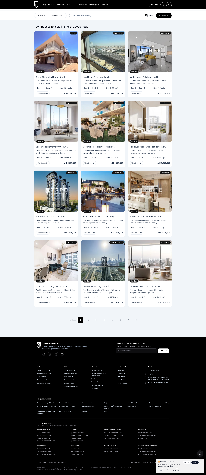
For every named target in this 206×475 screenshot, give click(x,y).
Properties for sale (43, 370)
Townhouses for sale (44, 380)
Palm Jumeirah (87, 403)
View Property (43, 93)
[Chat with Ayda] (200, 453)
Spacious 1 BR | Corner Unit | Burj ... (52, 146)
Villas (73, 33)
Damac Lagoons (155, 406)
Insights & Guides (97, 385)
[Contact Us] (169, 4)
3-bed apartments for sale (46, 454)
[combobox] (40, 15)
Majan (106, 403)
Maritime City (131, 406)
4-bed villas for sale (77, 454)
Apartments (118, 33)
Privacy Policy (135, 462)
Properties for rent (70, 370)
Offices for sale (143, 438)
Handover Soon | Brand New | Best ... (147, 216)
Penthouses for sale (44, 451)
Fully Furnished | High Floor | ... (96, 286)
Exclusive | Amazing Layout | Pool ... (52, 286)
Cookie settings (176, 469)
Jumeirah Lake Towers (67, 406)
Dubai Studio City (65, 411)
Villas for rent (68, 377)
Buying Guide (122, 383)
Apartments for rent (70, 374)
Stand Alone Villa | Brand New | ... (51, 77)
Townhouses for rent (71, 380)
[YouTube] (62, 354)
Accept (195, 462)
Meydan (85, 411)
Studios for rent (76, 438)
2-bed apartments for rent (46, 441)
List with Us (156, 4)
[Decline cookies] (200, 462)
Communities (95, 382)
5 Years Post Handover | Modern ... (99, 146)
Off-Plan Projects (97, 370)
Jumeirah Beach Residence (46, 406)
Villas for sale (41, 377)
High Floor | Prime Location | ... (96, 77)
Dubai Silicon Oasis (133, 403)
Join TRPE (121, 380)
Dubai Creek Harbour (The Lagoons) (46, 412)
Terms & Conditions (149, 462)
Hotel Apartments (116, 242)
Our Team (94, 388)
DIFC (105, 411)
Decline (186, 462)
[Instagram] (50, 354)
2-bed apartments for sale (147, 454)
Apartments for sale (44, 374)
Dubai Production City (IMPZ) (159, 403)
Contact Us (121, 374)
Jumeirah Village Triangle (46, 403)
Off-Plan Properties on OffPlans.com (98, 375)
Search (165, 15)
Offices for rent (69, 383)
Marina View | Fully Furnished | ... (144, 77)
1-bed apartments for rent (80, 435)
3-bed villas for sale (44, 435)
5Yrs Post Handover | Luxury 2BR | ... (146, 286)
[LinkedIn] (56, 354)
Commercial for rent (71, 386)
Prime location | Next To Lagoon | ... (99, 216)
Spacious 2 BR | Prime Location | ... (51, 216)
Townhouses (118, 173)
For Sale (41, 71)
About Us (121, 370)
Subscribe (163, 351)
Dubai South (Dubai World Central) (113, 407)
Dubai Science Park (88, 406)
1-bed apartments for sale (113, 433)
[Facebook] (44, 354)
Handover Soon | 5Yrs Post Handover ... (148, 146)
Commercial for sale (44, 383)
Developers (95, 379)
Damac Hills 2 (64, 403)
